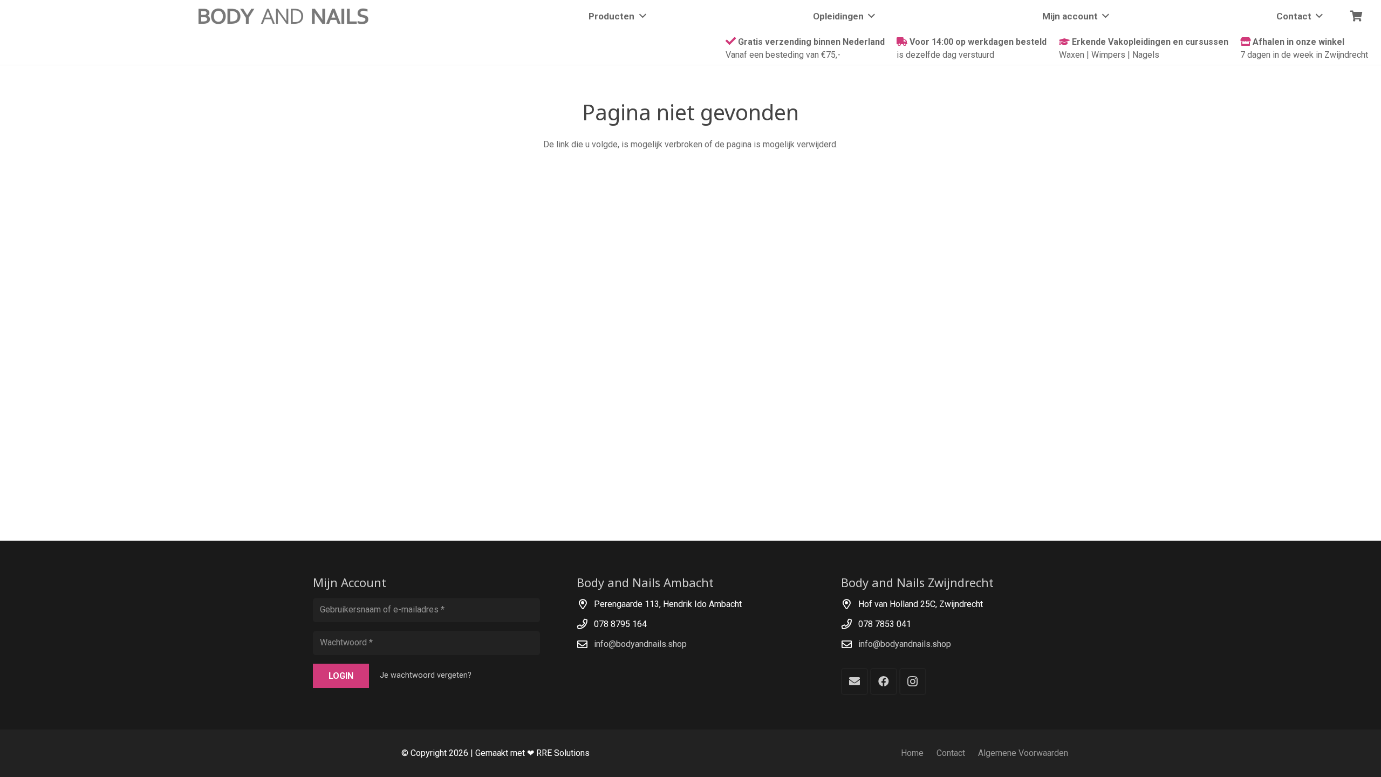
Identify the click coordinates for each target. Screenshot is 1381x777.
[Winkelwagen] (1356, 16)
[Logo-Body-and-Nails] (290, 16)
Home (912, 753)
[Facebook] (883, 681)
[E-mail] (854, 681)
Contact (950, 753)
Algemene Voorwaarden (1023, 753)
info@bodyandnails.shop (640, 644)
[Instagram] (912, 681)
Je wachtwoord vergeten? (425, 675)
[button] (640, 16)
